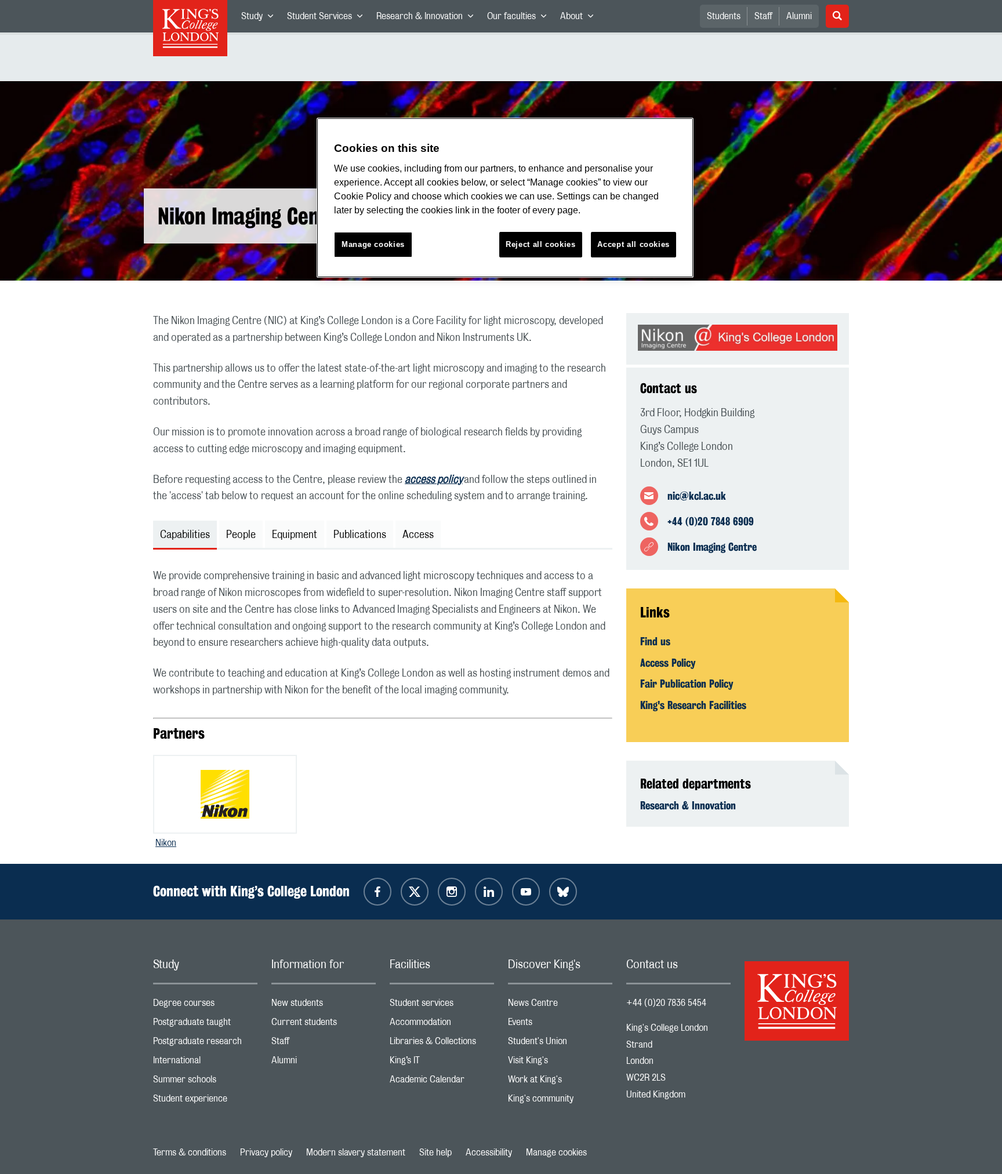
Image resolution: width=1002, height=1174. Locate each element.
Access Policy (668, 662)
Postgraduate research (205, 1044)
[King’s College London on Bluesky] (563, 892)
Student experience (205, 1101)
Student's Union (560, 1044)
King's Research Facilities (693, 705)
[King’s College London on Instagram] (452, 892)
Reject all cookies (541, 244)
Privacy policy (266, 1152)
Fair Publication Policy (687, 683)
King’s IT (442, 1063)
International (205, 1063)
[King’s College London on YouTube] (526, 892)
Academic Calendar (442, 1082)
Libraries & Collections (442, 1044)
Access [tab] (418, 535)
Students (723, 16)
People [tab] (241, 535)
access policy (434, 480)
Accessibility (489, 1152)
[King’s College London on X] (415, 892)
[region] (505, 198)
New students (323, 1005)
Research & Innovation (428, 19)
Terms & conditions (189, 1152)
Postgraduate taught (205, 1024)
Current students (323, 1024)
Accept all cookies (633, 244)
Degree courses (205, 1005)
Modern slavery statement (355, 1152)
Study (260, 19)
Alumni (799, 16)
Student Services (328, 19)
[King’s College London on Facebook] (377, 892)
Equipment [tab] (294, 535)
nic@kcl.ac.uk (696, 495)
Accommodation (442, 1024)
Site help (435, 1152)
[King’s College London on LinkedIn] (489, 892)
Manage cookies (556, 1152)
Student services (442, 1005)
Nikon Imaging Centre (712, 546)
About (580, 19)
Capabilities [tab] (185, 535)
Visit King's (560, 1063)
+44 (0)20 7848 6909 (710, 521)
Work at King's (560, 1082)
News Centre (560, 1005)
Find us (655, 641)
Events (560, 1024)
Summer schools (205, 1082)
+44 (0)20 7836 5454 (666, 1003)
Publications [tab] (359, 535)
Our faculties (520, 19)
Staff (763, 16)
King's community (560, 1101)
